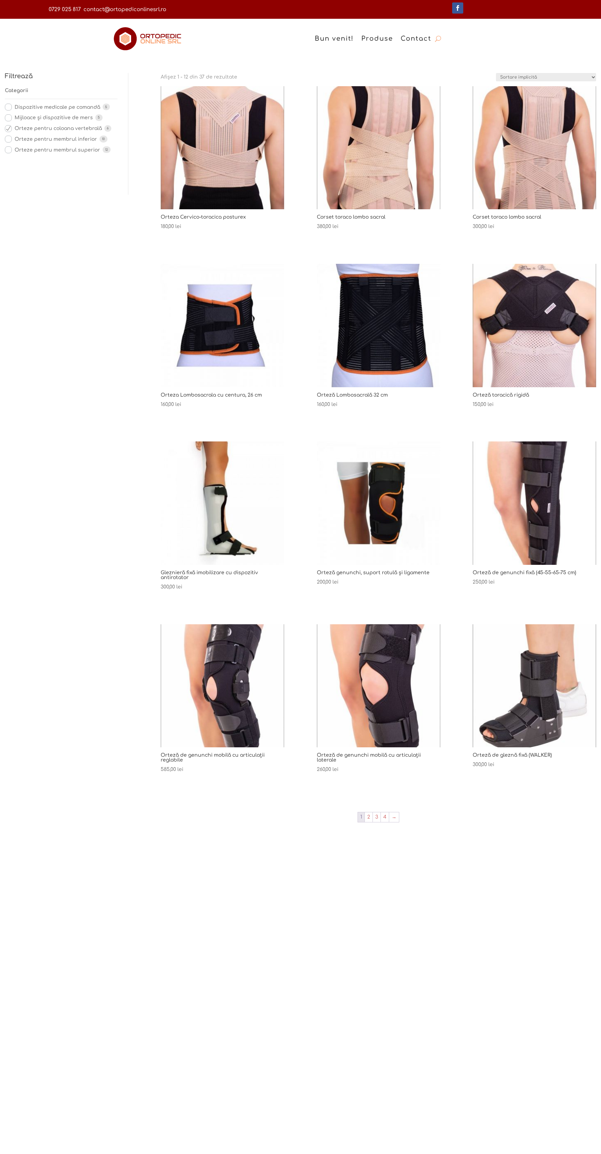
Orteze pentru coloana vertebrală (58, 128)
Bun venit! (334, 38)
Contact (416, 38)
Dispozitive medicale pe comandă (57, 107)
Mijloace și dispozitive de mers (54, 117)
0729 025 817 (65, 10)
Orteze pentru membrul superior (57, 150)
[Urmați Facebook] (457, 8)
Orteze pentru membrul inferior (56, 139)
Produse (377, 38)
